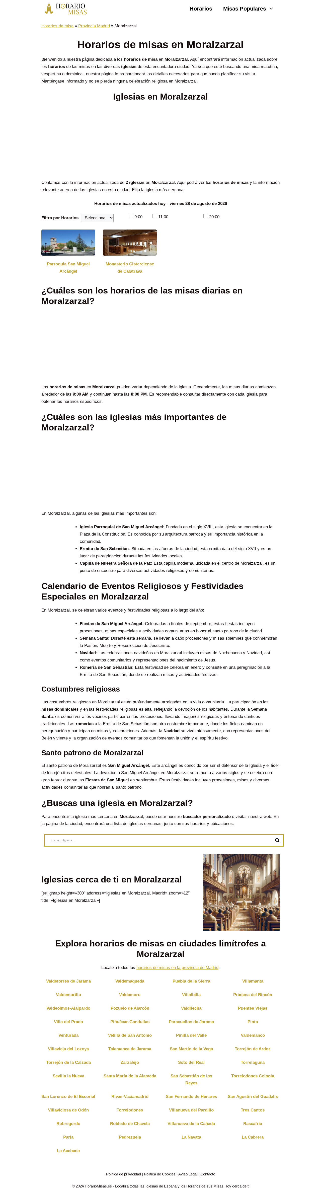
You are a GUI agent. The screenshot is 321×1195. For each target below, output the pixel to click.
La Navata (191, 1137)
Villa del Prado (68, 1021)
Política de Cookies (160, 1174)
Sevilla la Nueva (68, 1076)
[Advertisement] (160, 142)
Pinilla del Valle (191, 1035)
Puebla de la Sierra (191, 981)
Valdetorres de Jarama (68, 981)
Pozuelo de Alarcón (130, 1008)
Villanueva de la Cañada (191, 1123)
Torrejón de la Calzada (68, 1062)
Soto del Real (191, 1062)
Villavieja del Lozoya (68, 1049)
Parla (68, 1137)
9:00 (138, 216)
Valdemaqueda (129, 981)
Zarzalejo (130, 1062)
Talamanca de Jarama (129, 1049)
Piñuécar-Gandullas (129, 1021)
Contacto (207, 1174)
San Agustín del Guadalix (253, 1096)
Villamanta (252, 981)
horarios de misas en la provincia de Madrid (177, 967)
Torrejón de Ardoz (253, 1049)
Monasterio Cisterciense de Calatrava (130, 268)
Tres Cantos (253, 1110)
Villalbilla (191, 994)
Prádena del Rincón (252, 994)
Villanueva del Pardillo (191, 1110)
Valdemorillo (68, 994)
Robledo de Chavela (130, 1123)
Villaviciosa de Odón (68, 1110)
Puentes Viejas (252, 1008)
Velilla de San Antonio (130, 1035)
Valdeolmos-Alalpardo (68, 1008)
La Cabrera (253, 1137)
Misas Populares (244, 9)
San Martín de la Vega (191, 1049)
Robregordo (68, 1123)
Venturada (68, 1035)
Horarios (201, 9)
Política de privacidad (123, 1174)
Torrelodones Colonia (252, 1076)
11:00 (163, 216)
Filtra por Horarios (59, 217)
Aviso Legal (187, 1174)
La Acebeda (68, 1150)
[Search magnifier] (277, 840)
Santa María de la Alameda (130, 1076)
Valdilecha (191, 1008)
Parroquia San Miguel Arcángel (68, 268)
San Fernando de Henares (191, 1096)
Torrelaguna (253, 1062)
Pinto (253, 1021)
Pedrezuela (130, 1137)
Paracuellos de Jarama (191, 1021)
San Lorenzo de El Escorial (68, 1096)
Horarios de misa (57, 26)
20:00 (214, 216)
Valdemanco (253, 1035)
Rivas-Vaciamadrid (129, 1096)
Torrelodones (130, 1110)
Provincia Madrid (94, 26)
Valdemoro (129, 994)
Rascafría (252, 1123)
